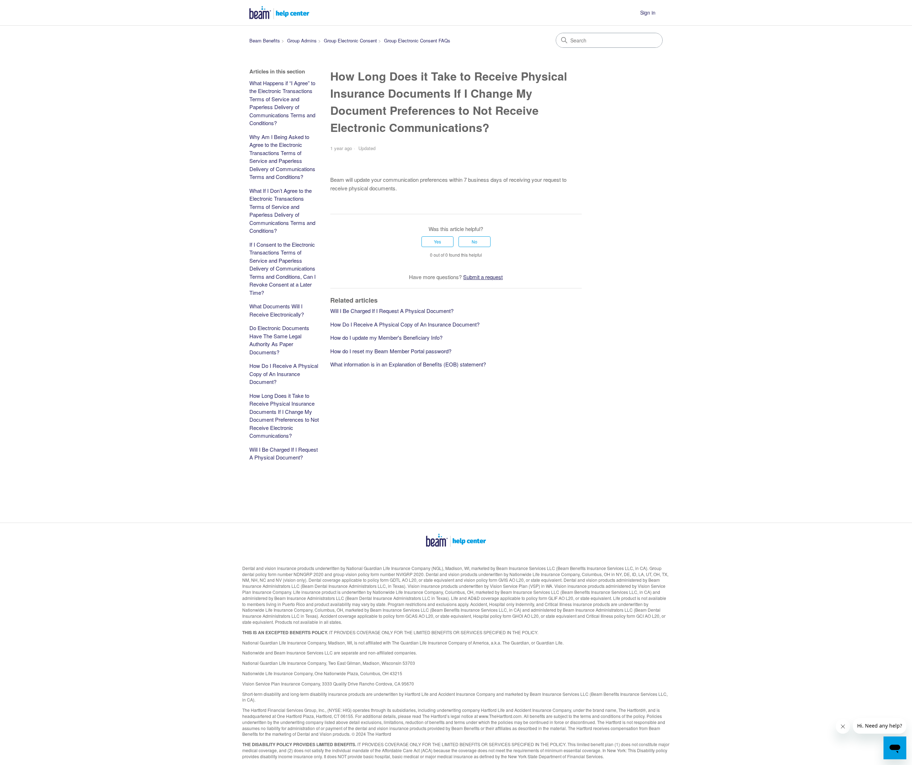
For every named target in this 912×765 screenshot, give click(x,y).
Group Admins (302, 40)
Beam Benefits (264, 40)
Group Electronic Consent (350, 40)
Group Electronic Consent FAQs (417, 40)
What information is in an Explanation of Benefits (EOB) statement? (408, 364)
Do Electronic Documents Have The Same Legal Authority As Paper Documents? (279, 340)
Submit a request (483, 277)
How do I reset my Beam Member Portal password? (390, 351)
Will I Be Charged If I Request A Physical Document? (283, 453)
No (474, 241)
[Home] (279, 12)
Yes (437, 241)
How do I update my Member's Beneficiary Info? (386, 337)
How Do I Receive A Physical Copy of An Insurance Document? (283, 373)
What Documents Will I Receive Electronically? (276, 310)
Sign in (648, 12)
